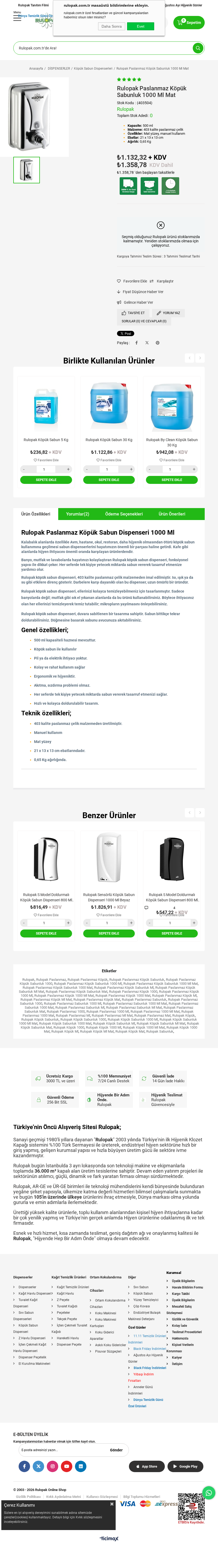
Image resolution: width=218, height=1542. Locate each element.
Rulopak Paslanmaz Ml (73, 1015)
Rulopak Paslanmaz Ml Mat (112, 1015)
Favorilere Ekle (47, 460)
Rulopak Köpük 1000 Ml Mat (144, 1027)
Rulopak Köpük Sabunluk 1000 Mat (65, 1023)
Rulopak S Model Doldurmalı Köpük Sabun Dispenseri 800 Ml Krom (46, 898)
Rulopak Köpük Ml (64, 1031)
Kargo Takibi (181, 1294)
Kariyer (177, 1357)
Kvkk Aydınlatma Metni (63, 1497)
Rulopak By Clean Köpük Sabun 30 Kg (172, 442)
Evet (140, 26)
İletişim (177, 1364)
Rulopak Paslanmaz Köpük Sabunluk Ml (124, 988)
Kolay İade (179, 1326)
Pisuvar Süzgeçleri (108, 1351)
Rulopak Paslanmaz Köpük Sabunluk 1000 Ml (88, 984)
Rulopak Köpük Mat (130, 1031)
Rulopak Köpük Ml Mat (97, 1031)
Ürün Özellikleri (35, 514)
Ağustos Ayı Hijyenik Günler (182, 5)
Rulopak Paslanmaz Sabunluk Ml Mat (134, 1007)
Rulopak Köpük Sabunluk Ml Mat (161, 1023)
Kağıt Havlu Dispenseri (35, 1293)
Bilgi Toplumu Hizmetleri (141, 1497)
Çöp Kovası (141, 1306)
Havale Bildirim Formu (187, 1287)
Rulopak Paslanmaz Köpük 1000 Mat (122, 996)
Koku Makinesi (105, 1313)
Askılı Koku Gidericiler (110, 1345)
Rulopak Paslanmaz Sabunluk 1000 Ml (72, 1004)
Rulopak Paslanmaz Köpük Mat (96, 1000)
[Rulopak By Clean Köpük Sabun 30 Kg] (172, 405)
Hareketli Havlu (68, 1338)
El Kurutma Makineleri (34, 1364)
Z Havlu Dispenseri (32, 1338)
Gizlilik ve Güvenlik (185, 1319)
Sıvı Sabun (141, 1287)
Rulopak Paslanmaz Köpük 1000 (133, 992)
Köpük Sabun (143, 1293)
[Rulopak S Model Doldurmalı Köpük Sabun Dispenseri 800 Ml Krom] (46, 859)
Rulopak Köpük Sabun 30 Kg (109, 440)
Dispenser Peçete (69, 1344)
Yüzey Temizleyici (145, 1300)
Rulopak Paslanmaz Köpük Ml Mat (46, 1000)
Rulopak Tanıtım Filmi (33, 5)
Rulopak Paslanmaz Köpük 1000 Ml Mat (64, 996)
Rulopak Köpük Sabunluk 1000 (83, 1019)
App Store (149, 1466)
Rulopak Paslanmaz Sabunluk (144, 1000)
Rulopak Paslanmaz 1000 (66, 1011)
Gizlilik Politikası (28, 1497)
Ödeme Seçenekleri (124, 514)
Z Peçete (63, 1300)
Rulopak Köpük (183, 1015)
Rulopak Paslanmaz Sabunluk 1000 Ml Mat (135, 1004)
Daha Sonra (112, 26)
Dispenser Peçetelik (32, 1357)
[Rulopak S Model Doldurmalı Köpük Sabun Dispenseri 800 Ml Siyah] (172, 859)
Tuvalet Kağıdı (67, 1306)
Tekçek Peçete (67, 1319)
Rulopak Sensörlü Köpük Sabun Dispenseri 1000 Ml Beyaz (109, 897)
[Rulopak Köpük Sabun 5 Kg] (46, 405)
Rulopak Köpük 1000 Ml (103, 1027)
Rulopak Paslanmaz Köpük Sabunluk (136, 980)
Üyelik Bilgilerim (183, 1281)
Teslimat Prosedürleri (187, 1332)
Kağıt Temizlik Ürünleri (73, 1287)
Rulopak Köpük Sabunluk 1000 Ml (133, 1019)
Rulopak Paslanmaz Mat (152, 1015)
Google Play (188, 1466)
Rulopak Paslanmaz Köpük (88, 980)
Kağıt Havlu (65, 1293)
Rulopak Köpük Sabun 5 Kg (46, 440)
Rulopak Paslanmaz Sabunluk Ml (79, 1007)
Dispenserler (27, 1287)
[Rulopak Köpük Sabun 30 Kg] (109, 405)
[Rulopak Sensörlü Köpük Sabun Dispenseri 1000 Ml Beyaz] (109, 859)
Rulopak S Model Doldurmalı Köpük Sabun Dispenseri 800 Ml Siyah (172, 898)
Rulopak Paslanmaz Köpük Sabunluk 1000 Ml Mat (160, 984)
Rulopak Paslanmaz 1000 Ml (107, 1011)
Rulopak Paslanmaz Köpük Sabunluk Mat (76, 992)
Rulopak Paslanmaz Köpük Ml (174, 996)
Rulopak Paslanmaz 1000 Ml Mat (155, 1011)
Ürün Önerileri (172, 514)
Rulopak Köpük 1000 (68, 1027)
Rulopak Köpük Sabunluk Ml (114, 1023)
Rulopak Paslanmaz (51, 980)
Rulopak (28, 980)
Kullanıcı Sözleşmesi (102, 1497)
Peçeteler (63, 1313)
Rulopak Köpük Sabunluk (40, 1019)
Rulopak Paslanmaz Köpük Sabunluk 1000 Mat (58, 988)
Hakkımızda (180, 1338)
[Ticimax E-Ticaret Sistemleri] (109, 1540)
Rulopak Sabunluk (159, 1031)
